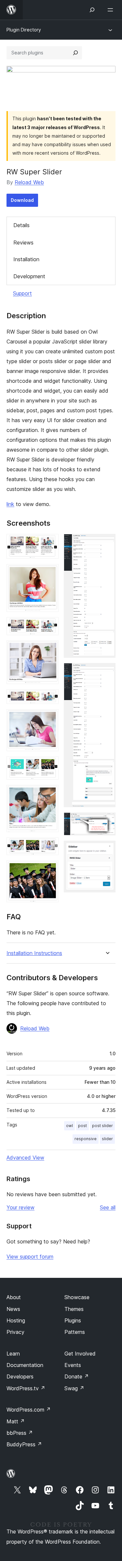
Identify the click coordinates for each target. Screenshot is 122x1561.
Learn (13, 1353)
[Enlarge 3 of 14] (50, 626)
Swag (74, 1388)
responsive (86, 1138)
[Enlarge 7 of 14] (50, 765)
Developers (20, 1376)
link (10, 504)
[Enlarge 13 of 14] (106, 821)
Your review (20, 1207)
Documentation (25, 1365)
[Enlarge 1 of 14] (50, 542)
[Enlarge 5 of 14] (50, 698)
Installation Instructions (34, 953)
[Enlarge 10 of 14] (50, 869)
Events (72, 1365)
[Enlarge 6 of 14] (50, 718)
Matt (16, 1421)
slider (107, 1138)
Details (21, 225)
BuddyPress (24, 1444)
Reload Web (29, 182)
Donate (76, 1376)
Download (22, 200)
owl (69, 1125)
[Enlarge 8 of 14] (50, 793)
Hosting (16, 1320)
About (14, 1297)
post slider (102, 1125)
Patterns (74, 1332)
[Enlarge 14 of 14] (106, 849)
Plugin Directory (24, 29)
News (13, 1309)
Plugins (72, 1320)
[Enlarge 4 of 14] (50, 649)
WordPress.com (29, 1409)
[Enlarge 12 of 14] (106, 672)
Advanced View (25, 1157)
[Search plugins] (75, 52)
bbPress (20, 1433)
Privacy (15, 1332)
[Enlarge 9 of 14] (50, 846)
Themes (74, 1309)
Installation (26, 259)
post (82, 1125)
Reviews (23, 242)
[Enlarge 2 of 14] (50, 573)
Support (22, 293)
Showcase (76, 1297)
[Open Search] (92, 10)
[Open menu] (111, 10)
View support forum (30, 1256)
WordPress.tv (26, 1388)
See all (107, 1207)
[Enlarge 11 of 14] (106, 542)
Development (29, 276)
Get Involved (80, 1353)
